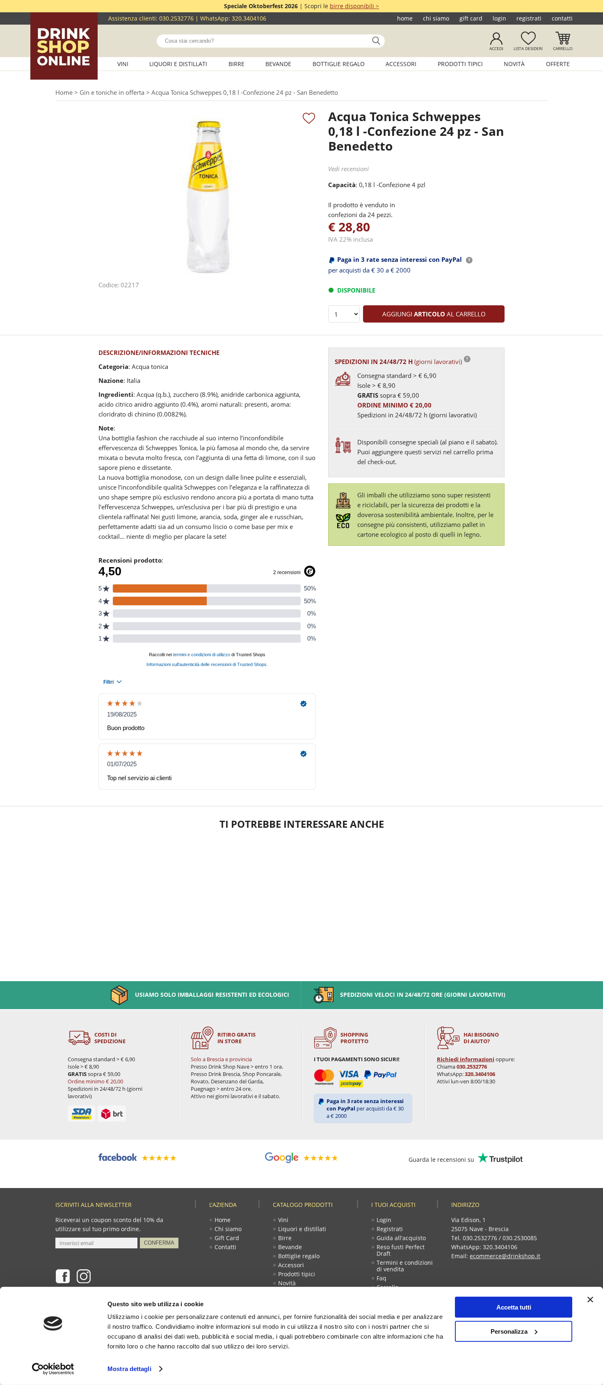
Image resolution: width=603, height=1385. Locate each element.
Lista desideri (528, 48)
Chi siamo (436, 18)
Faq (381, 1278)
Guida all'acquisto (401, 1238)
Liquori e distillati (178, 64)
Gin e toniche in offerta (112, 92)
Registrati (528, 18)
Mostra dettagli (129, 1368)
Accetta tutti (513, 1307)
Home (405, 18)
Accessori (401, 64)
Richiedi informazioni (465, 1059)
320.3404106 (249, 18)
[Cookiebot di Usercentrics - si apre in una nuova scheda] (53, 1369)
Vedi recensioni (348, 169)
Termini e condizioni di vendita (405, 1266)
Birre (236, 64)
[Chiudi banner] (590, 1300)
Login (499, 18)
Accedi (496, 48)
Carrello (563, 48)
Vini (122, 64)
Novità (514, 64)
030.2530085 (519, 1238)
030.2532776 (176, 18)
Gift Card (470, 18)
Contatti (562, 18)
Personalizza (509, 1331)
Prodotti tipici (460, 64)
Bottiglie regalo (339, 64)
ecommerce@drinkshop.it (505, 1256)
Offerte (558, 64)
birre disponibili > (354, 6)
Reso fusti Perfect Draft (401, 1250)
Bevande (278, 64)
